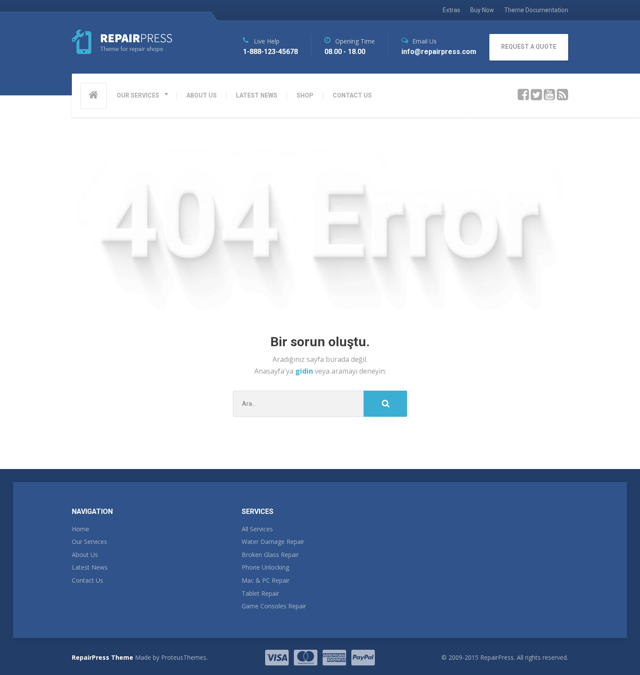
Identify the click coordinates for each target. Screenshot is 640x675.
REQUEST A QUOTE (528, 46)
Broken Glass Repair (270, 554)
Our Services (89, 541)
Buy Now (482, 10)
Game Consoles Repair (274, 606)
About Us (85, 554)
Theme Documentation (536, 10)
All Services (257, 529)
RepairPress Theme (102, 657)
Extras (451, 10)
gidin (305, 371)
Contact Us (87, 580)
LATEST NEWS (256, 95)
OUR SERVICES (138, 95)
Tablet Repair (260, 593)
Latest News (90, 567)
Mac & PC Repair (266, 580)
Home (80, 529)
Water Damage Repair (273, 541)
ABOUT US (201, 95)
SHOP (304, 95)
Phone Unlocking (265, 567)
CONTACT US (352, 95)
